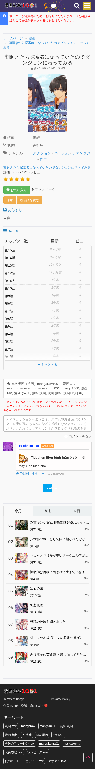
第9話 (9, 296)
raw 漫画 (42, 735)
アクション (42, 153)
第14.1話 (36, 612)
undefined (48, 488)
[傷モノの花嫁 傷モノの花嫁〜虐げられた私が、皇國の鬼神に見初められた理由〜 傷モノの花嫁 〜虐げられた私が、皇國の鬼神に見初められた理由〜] (21, 641)
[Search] (77, 5)
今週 (47, 511)
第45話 (34, 579)
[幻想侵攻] (21, 608)
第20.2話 (36, 529)
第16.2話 (36, 661)
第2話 (9, 349)
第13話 (10, 265)
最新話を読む (29, 200)
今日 (76, 511)
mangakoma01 (49, 743)
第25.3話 (36, 628)
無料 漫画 (66, 726)
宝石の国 (36, 588)
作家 (9, 200)
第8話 (9, 303)
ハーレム (61, 153)
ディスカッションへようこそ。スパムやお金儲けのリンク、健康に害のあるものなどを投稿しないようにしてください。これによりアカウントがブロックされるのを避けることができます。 (46, 424)
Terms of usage (13, 699)
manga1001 (47, 726)
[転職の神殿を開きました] (21, 624)
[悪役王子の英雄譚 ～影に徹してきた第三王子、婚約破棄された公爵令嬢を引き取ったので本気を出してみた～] (21, 657)
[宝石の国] (21, 591)
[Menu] (87, 6)
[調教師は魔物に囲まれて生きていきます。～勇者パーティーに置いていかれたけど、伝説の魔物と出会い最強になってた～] (21, 575)
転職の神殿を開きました (48, 621)
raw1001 (58, 735)
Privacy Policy (60, 699)
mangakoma (72, 743)
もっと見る (48, 364)
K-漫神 (27, 735)
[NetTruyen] (21, 6)
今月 (18, 511)
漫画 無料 (11, 735)
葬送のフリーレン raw (19, 743)
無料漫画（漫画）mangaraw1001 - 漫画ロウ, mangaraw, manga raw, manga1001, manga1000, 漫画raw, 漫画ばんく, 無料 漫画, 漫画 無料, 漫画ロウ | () (47, 388)
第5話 (9, 326)
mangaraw (28, 726)
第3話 (9, 341)
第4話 (9, 334)
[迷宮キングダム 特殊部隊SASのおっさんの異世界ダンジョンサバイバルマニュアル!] (21, 525)
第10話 (10, 288)
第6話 (9, 319)
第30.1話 (36, 562)
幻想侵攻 (36, 605)
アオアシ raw (57, 761)
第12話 (10, 273)
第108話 (35, 595)
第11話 (10, 281)
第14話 (10, 258)
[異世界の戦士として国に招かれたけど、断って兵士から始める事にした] (21, 542)
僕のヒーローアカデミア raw (24, 761)
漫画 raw (10, 726)
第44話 (34, 645)
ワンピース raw (37, 752)
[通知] (53, 7)
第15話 (10, 250)
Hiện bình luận (57, 457)
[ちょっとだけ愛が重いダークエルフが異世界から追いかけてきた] (21, 558)
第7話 (9, 311)
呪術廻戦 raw (13, 752)
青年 (43, 159)
